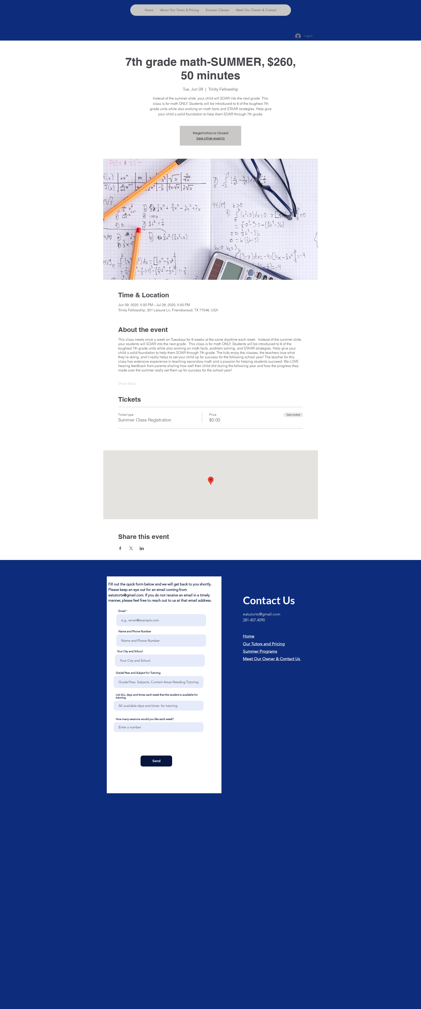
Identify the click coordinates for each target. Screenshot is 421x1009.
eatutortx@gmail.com (125, 595)
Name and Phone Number (134, 631)
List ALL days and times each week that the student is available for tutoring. (157, 696)
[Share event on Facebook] (120, 548)
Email (121, 611)
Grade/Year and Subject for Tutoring (138, 672)
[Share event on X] (131, 548)
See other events (210, 138)
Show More (127, 383)
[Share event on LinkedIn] (142, 548)
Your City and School (130, 651)
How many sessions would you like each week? (145, 719)
